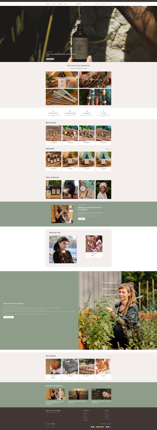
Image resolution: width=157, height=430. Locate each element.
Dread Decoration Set (94, 253)
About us (106, 413)
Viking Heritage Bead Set (87, 142)
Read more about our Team (8, 317)
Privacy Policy (85, 416)
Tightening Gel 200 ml (103, 168)
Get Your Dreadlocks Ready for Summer (77, 402)
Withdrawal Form (86, 420)
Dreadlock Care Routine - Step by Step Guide (101, 402)
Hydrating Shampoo (70, 168)
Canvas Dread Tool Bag (70, 375)
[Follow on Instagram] (48, 423)
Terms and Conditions (86, 417)
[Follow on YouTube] (52, 423)
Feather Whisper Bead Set (103, 142)
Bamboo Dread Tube (53, 375)
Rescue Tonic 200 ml (86, 168)
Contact (106, 412)
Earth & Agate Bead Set (70, 142)
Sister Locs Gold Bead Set (53, 142)
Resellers (106, 417)
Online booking (82, 218)
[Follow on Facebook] (46, 423)
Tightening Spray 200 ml (53, 168)
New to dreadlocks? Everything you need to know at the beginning (55, 403)
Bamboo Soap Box (103, 375)
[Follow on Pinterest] (50, 423)
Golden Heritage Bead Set (86, 375)
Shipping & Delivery (86, 413)
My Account (85, 412)
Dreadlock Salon (107, 416)
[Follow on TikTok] (54, 423)
